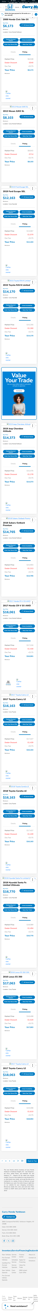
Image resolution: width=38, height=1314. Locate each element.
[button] (32, 108)
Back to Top (32, 1161)
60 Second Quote (28, 25)
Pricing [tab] (24, 52)
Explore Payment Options (11, 40)
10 (14, 1161)
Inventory (7, 1250)
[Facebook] (4, 1241)
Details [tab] (13, 52)
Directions (32, 1261)
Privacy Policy (10, 1298)
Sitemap (19, 1298)
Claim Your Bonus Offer (10, 44)
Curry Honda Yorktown (4, 1298)
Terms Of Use (15, 1298)
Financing (24, 1250)
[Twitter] (8, 1241)
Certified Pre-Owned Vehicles (6, 1265)
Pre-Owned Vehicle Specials (6, 1278)
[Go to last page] (22, 1161)
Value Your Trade (27, 44)
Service (15, 1250)
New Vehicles (6, 1255)
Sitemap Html (25, 1298)
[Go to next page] (18, 1161)
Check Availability (27, 40)
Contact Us (10, 1217)
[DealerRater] (13, 1241)
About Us (32, 1255)
